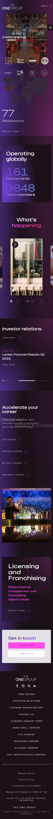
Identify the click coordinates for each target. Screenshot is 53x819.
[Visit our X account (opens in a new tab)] (29, 686)
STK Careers (26, 734)
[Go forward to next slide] (40, 301)
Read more (9, 373)
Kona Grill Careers (26, 728)
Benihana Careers (26, 741)
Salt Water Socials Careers (26, 754)
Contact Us (26, 714)
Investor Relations (26, 701)
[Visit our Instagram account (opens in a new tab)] (23, 686)
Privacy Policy (26, 773)
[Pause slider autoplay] (11, 301)
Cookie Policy (26, 780)
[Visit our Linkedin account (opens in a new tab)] (34, 686)
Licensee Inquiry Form (26, 721)
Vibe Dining (26, 694)
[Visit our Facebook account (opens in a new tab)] (17, 686)
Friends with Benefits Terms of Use (26, 792)
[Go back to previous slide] (19, 301)
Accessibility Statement (26, 786)
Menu (44, 6)
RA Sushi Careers (26, 748)
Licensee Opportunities (26, 707)
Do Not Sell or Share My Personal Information (26, 799)
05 (30, 301)
